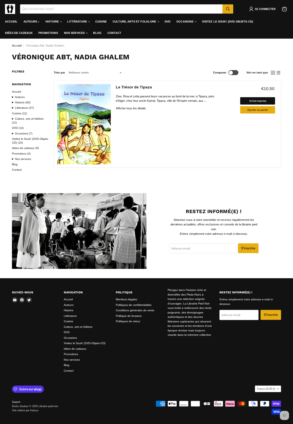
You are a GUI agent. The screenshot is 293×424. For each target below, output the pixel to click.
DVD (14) (18, 127)
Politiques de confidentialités (133, 304)
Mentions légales (126, 299)
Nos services (75, 32)
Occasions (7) (23, 133)
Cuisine (101, 21)
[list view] (278, 72)
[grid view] (273, 72)
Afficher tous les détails (131, 108)
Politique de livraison (129, 315)
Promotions (48, 32)
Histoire (52, 21)
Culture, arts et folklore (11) (28, 120)
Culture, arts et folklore (135, 21)
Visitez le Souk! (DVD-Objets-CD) (227, 21)
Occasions (185, 21)
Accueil (11, 21)
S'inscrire (248, 248)
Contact (114, 32)
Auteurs (31, 21)
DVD (167, 21)
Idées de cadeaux (18, 32)
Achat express (257, 100)
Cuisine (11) (19, 113)
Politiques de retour (128, 321)
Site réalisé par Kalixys (25, 410)
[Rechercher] (227, 9)
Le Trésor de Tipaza (134, 87)
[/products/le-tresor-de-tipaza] (84, 124)
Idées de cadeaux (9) (25, 148)
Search (16, 401)
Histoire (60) (22, 102)
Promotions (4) (21, 153)
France (266, 388)
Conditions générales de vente (135, 310)
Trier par (59, 72)
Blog (97, 32)
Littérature (77, 21)
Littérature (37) (24, 107)
